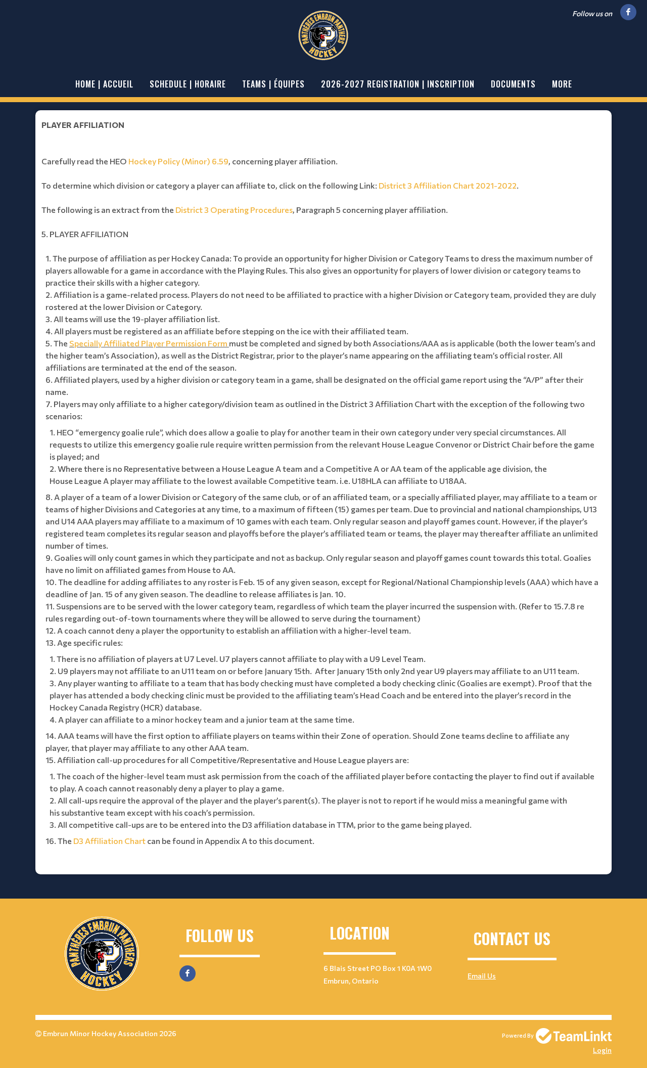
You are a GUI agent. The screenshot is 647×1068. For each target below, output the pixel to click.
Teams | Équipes (273, 84)
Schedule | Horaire (188, 84)
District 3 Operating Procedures (234, 209)
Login (602, 1050)
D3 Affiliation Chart (109, 841)
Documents (513, 84)
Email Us (482, 975)
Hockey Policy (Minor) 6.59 (178, 161)
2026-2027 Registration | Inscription (398, 84)
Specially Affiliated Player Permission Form (148, 343)
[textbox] (323, 485)
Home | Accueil (104, 84)
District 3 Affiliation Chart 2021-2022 (448, 185)
